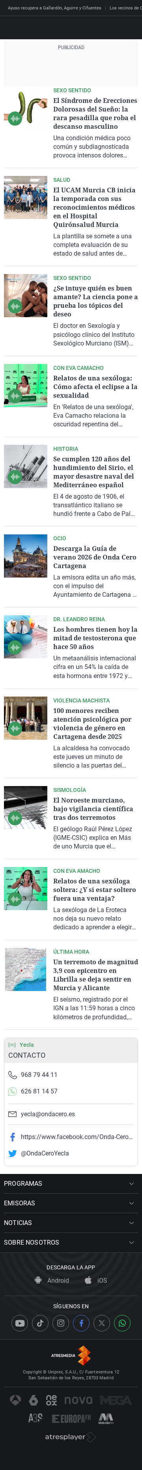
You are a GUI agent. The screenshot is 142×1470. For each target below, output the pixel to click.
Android (57, 1280)
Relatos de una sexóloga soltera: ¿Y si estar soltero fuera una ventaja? (94, 890)
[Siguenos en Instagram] (60, 1323)
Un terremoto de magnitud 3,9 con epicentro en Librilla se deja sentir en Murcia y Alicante (95, 975)
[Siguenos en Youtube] (19, 1323)
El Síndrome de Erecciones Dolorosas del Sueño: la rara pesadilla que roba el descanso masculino (95, 113)
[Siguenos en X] (101, 1323)
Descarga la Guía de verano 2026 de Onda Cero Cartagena (94, 557)
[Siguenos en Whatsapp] (122, 1323)
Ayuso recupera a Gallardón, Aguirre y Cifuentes (54, 8)
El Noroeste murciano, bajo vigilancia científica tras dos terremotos (93, 809)
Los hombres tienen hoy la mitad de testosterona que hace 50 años (95, 638)
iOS (101, 1280)
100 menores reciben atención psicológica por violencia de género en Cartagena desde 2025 (92, 723)
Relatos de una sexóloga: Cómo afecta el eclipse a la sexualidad (95, 387)
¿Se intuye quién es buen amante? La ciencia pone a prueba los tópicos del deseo (95, 301)
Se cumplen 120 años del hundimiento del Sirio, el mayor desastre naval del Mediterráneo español (93, 472)
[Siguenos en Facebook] (81, 1323)
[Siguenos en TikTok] (40, 1323)
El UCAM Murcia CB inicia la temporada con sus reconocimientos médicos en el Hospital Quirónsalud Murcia (94, 207)
